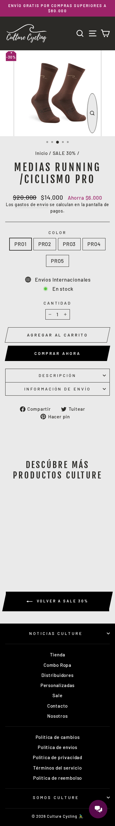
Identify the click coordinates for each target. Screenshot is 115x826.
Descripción (57, 375)
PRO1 (20, 244)
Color (57, 232)
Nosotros (57, 716)
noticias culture (56, 633)
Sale (57, 695)
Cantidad (58, 303)
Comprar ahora (57, 353)
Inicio (41, 153)
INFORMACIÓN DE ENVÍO (57, 388)
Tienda (57, 654)
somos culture (56, 797)
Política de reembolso (57, 778)
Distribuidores (57, 675)
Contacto (57, 706)
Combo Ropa (57, 665)
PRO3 (69, 244)
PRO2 (44, 244)
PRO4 (93, 244)
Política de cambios (58, 737)
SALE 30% (64, 153)
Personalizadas (57, 685)
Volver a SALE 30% (62, 601)
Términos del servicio (57, 767)
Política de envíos (57, 747)
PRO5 (57, 261)
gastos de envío (31, 204)
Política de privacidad (57, 757)
